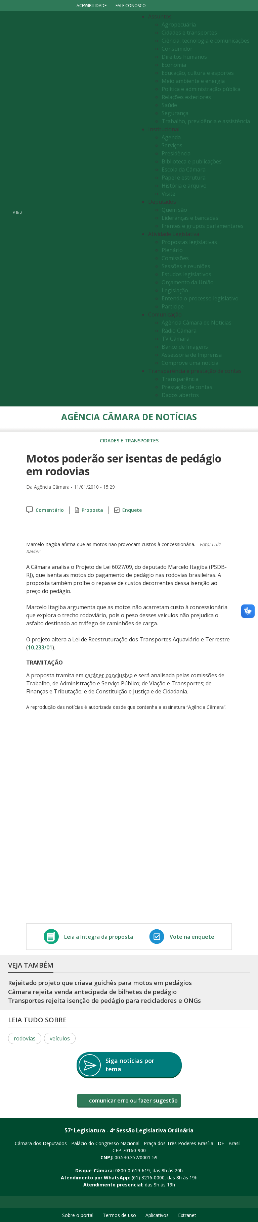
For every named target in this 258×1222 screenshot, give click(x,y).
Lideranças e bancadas (190, 218)
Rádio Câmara (179, 330)
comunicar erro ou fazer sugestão (133, 1100)
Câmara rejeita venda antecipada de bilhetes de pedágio (92, 992)
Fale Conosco (131, 5)
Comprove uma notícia (190, 362)
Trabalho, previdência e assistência (206, 121)
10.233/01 (40, 647)
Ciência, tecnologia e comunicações (206, 40)
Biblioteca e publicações (192, 161)
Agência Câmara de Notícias (196, 322)
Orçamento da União (188, 282)
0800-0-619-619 (132, 1170)
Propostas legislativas (189, 242)
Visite (168, 193)
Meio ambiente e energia (193, 81)
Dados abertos (180, 395)
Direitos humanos (184, 56)
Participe (173, 306)
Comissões (175, 258)
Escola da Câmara (184, 169)
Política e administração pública (201, 89)
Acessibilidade (91, 5)
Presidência (176, 153)
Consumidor (177, 48)
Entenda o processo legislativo (200, 298)
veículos (60, 1038)
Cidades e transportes (189, 32)
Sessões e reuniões (186, 266)
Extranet (187, 1215)
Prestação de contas (187, 387)
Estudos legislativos (186, 274)
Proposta (92, 510)
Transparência (180, 379)
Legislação (175, 290)
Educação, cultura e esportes (198, 73)
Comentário (50, 510)
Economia (174, 64)
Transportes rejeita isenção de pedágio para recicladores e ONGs (104, 1000)
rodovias (25, 1038)
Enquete (132, 510)
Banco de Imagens (185, 346)
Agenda (171, 137)
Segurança (175, 113)
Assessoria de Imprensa (192, 354)
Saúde (169, 105)
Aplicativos (157, 1215)
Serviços (172, 145)
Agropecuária (179, 24)
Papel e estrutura (184, 177)
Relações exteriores (186, 97)
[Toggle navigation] (80, 208)
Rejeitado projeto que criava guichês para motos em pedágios (100, 983)
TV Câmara (175, 338)
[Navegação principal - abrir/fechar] (17, 208)
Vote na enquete (192, 936)
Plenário (172, 250)
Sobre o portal (77, 1215)
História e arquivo (184, 185)
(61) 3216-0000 (148, 1177)
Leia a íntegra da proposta (98, 936)
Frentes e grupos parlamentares (203, 226)
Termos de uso (119, 1215)
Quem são (174, 209)
